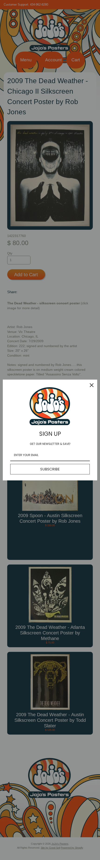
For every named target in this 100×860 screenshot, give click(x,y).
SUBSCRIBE (50, 469)
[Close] (91, 385)
